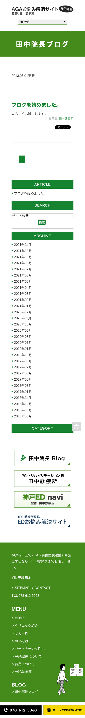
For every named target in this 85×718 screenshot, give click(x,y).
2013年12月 (23, 404)
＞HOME (18, 618)
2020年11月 (22, 318)
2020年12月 (23, 312)
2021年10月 (23, 251)
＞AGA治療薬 (22, 671)
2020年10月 (23, 324)
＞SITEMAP (21, 588)
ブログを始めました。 (36, 104)
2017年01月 (23, 391)
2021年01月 (23, 306)
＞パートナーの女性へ (28, 648)
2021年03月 (23, 293)
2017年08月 (23, 361)
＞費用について (23, 664)
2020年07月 (23, 342)
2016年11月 (22, 397)
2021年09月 (23, 257)
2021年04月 (23, 287)
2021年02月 (23, 300)
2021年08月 (23, 263)
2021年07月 (23, 269)
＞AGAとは (20, 641)
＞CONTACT (41, 588)
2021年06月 (23, 275)
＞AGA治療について (27, 656)
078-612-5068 (29, 595)
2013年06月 (23, 410)
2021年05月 (23, 281)
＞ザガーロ (20, 633)
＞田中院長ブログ (25, 691)
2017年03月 (23, 385)
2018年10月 (23, 355)
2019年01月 (23, 348)
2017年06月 (23, 373)
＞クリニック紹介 (25, 625)
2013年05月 (23, 416)
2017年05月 (23, 379)
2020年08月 (23, 336)
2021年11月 (22, 244)
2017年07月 (23, 367)
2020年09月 (23, 330)
